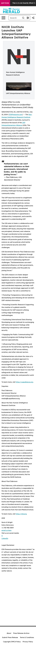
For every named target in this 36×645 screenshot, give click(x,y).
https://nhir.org (21, 514)
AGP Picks (5, 3)
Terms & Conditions (27, 637)
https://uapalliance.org (24, 382)
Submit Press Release (10, 637)
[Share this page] (33, 18)
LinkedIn (5, 538)
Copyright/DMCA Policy (12, 642)
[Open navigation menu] (3, 18)
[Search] (23, 18)
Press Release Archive (21, 633)
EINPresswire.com (15, 114)
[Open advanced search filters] (28, 18)
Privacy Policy (28, 642)
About (9, 633)
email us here (6, 530)
